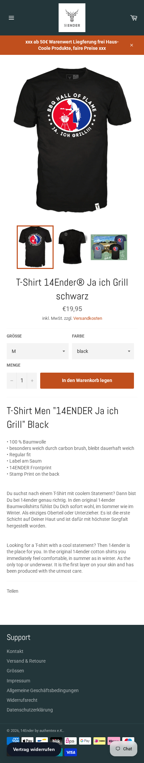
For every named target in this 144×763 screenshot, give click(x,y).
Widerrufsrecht (22, 700)
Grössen (15, 670)
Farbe (78, 336)
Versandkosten (87, 318)
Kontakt (15, 651)
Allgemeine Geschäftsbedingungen (43, 690)
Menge (13, 365)
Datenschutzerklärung (30, 709)
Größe (14, 336)
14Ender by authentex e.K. (41, 731)
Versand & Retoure (26, 661)
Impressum (18, 680)
